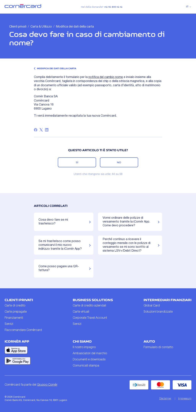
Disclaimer (165, 398)
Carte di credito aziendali (89, 305)
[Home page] (23, 7)
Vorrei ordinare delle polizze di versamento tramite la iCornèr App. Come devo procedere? (126, 222)
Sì (77, 162)
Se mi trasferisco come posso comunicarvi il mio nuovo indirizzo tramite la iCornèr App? (60, 245)
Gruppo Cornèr (47, 385)
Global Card (152, 305)
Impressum (184, 398)
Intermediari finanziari (167, 300)
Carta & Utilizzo (41, 26)
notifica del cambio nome (105, 77)
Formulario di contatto (158, 347)
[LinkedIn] (46, 130)
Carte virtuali (81, 311)
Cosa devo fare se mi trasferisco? (53, 222)
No (119, 162)
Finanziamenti (14, 318)
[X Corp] (41, 130)
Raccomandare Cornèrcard (23, 330)
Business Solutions (93, 300)
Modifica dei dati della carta (75, 26)
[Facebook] (35, 130)
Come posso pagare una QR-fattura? (58, 268)
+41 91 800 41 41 (113, 7)
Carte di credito (15, 305)
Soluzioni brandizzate (158, 311)
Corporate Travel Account (90, 318)
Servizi (9, 324)
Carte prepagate (16, 311)
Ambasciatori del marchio (90, 353)
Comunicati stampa (86, 365)
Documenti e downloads (89, 359)
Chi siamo (82, 341)
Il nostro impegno (84, 347)
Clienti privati (17, 26)
